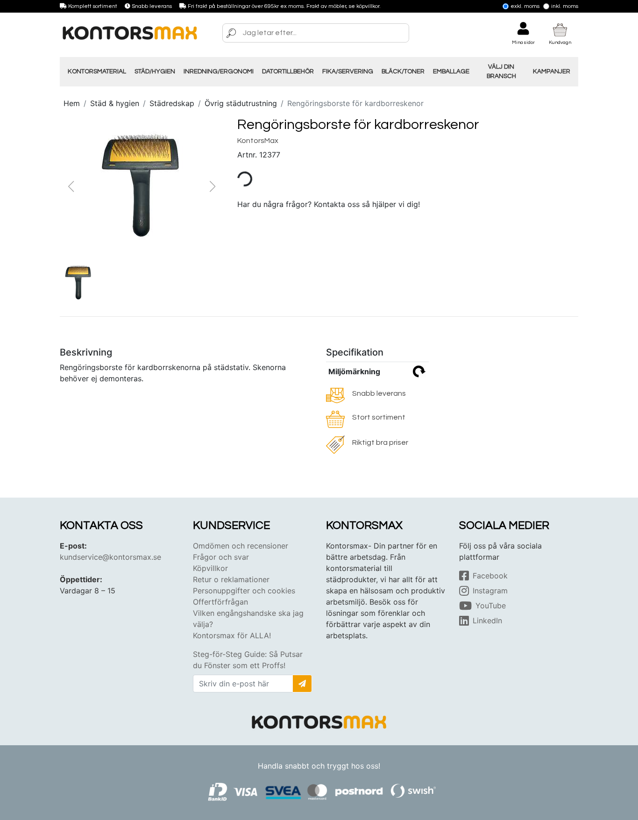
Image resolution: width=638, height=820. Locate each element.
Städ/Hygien (155, 71)
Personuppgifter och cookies (244, 590)
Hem (72, 103)
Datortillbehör (288, 71)
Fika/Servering (347, 71)
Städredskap (171, 103)
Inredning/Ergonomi (219, 71)
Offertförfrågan (220, 601)
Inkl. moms (564, 6)
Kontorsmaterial (97, 71)
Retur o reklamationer (231, 579)
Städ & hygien (114, 103)
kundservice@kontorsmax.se (110, 557)
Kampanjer (551, 71)
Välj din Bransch (501, 71)
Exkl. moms (524, 6)
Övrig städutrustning (241, 103)
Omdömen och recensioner (240, 545)
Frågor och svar (221, 557)
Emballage (451, 71)
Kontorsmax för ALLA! (232, 635)
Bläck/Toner (403, 71)
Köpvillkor (210, 568)
